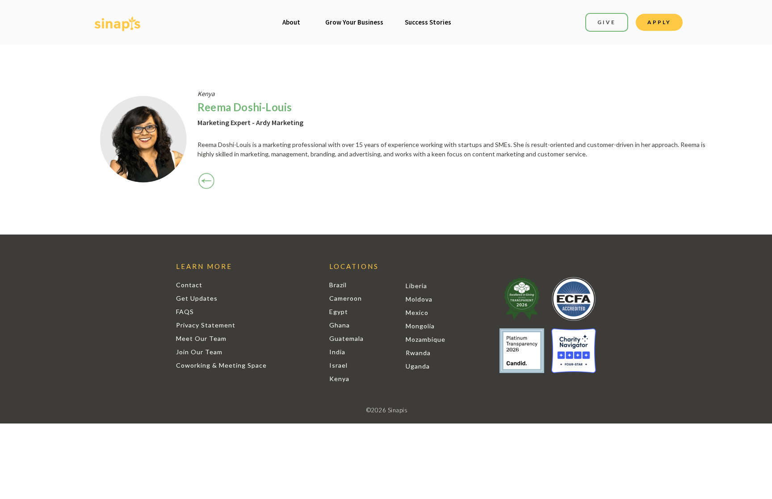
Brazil (338, 285)
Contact (189, 285)
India (337, 352)
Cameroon (345, 298)
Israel (338, 365)
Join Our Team (199, 352)
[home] (117, 22)
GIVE (606, 22)
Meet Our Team (201, 338)
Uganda (418, 366)
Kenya (339, 378)
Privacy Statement (205, 325)
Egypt (338, 311)
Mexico (417, 312)
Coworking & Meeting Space (221, 365)
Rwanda (418, 352)
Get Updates (197, 298)
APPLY (659, 22)
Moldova (419, 299)
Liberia (416, 285)
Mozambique (425, 339)
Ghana (339, 325)
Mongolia (420, 326)
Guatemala (346, 338)
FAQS (185, 311)
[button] (291, 22)
